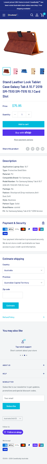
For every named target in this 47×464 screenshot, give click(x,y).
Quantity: (7, 114)
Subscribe (11, 406)
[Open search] (31, 15)
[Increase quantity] (29, 114)
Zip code (6, 289)
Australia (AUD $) (10, 418)
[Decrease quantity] (15, 114)
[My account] (37, 15)
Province (6, 277)
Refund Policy (8, 317)
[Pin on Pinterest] (32, 149)
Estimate (11, 305)
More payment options (23, 139)
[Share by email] (42, 149)
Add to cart (23, 124)
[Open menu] (4, 15)
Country (6, 264)
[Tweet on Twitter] (37, 149)
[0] (42, 15)
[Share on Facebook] (28, 149)
